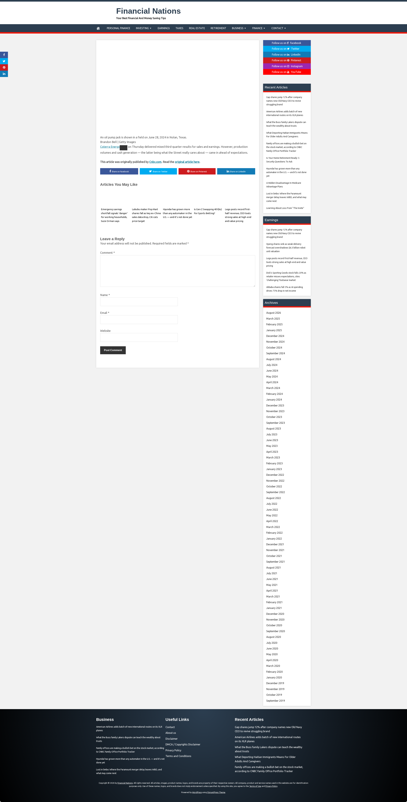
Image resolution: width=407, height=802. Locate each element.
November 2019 (275, 689)
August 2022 (273, 498)
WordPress (197, 792)
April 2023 (272, 451)
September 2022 (275, 492)
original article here (187, 161)
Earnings (164, 28)
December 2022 (275, 474)
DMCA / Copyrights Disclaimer (183, 744)
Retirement (218, 28)
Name (105, 294)
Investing (142, 28)
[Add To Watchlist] (123, 147)
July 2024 (271, 364)
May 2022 (272, 515)
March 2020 (273, 665)
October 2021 (274, 555)
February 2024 (274, 393)
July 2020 (271, 642)
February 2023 (274, 463)
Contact (277, 28)
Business (237, 28)
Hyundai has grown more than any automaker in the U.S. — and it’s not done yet (177, 213)
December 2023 (275, 405)
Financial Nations (148, 11)
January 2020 (274, 677)
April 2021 (272, 590)
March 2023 (273, 457)
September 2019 (275, 700)
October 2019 (274, 694)
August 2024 (273, 359)
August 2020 (273, 636)
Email (104, 312)
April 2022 (272, 521)
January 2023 (274, 469)
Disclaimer (172, 738)
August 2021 (273, 567)
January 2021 (274, 608)
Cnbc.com (155, 161)
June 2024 (272, 370)
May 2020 (272, 654)
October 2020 (274, 625)
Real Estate (197, 28)
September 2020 (275, 631)
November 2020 (275, 619)
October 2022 (274, 486)
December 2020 (275, 613)
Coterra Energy (110, 146)
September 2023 (275, 422)
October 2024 (274, 347)
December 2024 (275, 336)
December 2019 (275, 683)
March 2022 (273, 527)
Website (105, 330)
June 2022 (272, 509)
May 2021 (272, 584)
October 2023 (274, 416)
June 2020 (272, 648)
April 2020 (272, 660)
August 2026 (273, 312)
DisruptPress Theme (216, 792)
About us (171, 732)
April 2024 (272, 382)
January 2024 (274, 399)
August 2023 (273, 428)
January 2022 (274, 538)
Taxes (179, 28)
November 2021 (275, 550)
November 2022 (275, 480)
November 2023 (275, 411)
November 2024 (275, 341)
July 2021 (271, 573)
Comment (107, 252)
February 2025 (274, 324)
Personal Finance (118, 28)
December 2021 (275, 544)
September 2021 (275, 561)
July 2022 (271, 503)
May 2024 (272, 376)
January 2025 (274, 330)
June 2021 (272, 579)
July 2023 (271, 434)
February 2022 (274, 532)
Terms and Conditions (178, 756)
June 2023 (272, 440)
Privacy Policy (173, 750)
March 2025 (273, 318)
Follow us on (286, 43)
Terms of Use (255, 786)
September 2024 (275, 353)
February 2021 (274, 602)
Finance (257, 28)
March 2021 (273, 596)
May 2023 (272, 445)
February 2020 (274, 671)
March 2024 (273, 388)
